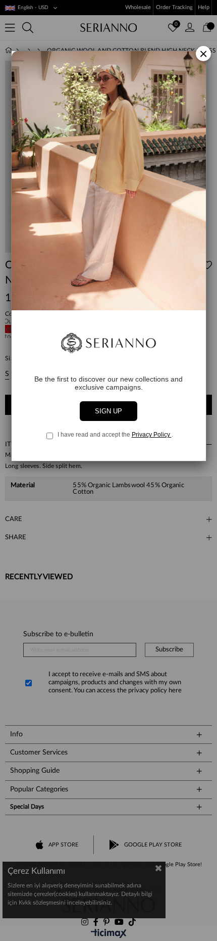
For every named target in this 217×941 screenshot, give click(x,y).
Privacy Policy (152, 434)
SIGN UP (108, 411)
